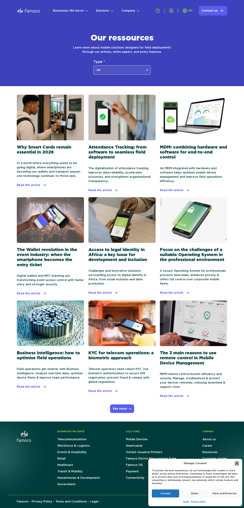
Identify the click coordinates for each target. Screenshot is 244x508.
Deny (194, 493)
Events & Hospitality (72, 452)
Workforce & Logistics (73, 445)
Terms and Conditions (71, 501)
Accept (165, 493)
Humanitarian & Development (78, 477)
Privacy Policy (42, 501)
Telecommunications (72, 439)
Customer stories (214, 458)
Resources (209, 452)
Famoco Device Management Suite (151, 458)
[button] (237, 463)
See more (120, 408)
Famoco (22, 501)
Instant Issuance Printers (144, 452)
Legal (186, 502)
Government (66, 484)
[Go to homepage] (28, 10)
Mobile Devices (137, 439)
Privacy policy (198, 502)
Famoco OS (134, 465)
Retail (61, 458)
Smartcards (134, 445)
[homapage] (24, 436)
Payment (132, 471)
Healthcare (65, 465)
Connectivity (135, 477)
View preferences (224, 493)
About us (209, 439)
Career (207, 445)
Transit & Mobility (70, 471)
